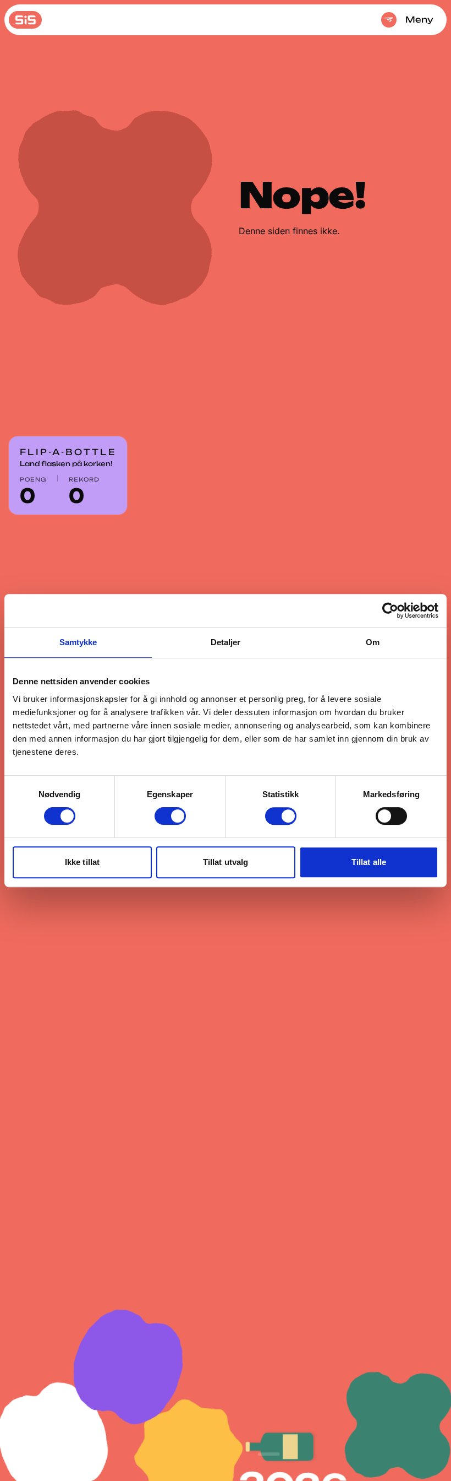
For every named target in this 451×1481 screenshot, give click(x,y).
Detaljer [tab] (226, 642)
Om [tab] (373, 642)
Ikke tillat (82, 862)
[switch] (170, 816)
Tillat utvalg (225, 862)
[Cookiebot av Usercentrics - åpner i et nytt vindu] (390, 610)
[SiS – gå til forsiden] (25, 20)
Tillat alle (368, 862)
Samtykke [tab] (78, 642)
